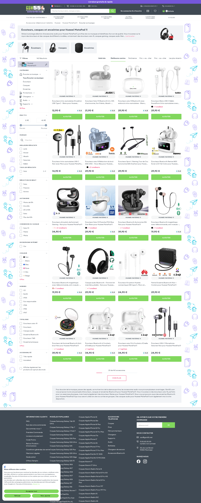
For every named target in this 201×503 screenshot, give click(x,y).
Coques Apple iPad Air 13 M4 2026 (92, 458)
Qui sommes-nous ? (33, 429)
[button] (166, 106)
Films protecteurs (115, 431)
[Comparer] (74, 67)
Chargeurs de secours (116, 449)
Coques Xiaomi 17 (85, 461)
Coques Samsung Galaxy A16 (61, 487)
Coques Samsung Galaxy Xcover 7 (63, 490)
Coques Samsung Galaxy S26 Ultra (63, 442)
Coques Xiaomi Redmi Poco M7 (91, 486)
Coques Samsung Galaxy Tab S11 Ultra (62, 422)
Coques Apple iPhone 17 (88, 439)
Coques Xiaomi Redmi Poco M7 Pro (92, 490)
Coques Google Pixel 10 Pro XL (61, 502)
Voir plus (116, 378)
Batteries (111, 446)
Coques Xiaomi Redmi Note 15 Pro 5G (93, 473)
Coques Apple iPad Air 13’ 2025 (90, 454)
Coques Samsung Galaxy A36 (61, 472)
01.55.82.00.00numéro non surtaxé (147, 443)
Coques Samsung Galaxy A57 (61, 468)
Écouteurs (27, 82)
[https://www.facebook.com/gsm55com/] (138, 461)
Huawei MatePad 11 (69, 23)
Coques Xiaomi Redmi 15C (89, 497)
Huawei (57, 23)
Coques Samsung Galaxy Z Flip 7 (62, 427)
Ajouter (67, 116)
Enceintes (26, 89)
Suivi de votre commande (36, 425)
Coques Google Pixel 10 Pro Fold (62, 498)
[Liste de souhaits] (155, 11)
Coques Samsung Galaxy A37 (61, 476)
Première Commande (34, 432)
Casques (26, 85)
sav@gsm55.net (146, 437)
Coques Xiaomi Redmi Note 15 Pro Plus (92, 481)
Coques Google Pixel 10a (59, 494)
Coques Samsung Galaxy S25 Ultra (63, 453)
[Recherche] (112, 11)
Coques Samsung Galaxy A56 (61, 464)
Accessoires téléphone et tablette (39, 23)
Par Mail (94, 6)
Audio (110, 442)
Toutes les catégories (35, 17)
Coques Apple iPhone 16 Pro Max (91, 432)
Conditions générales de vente (38, 450)
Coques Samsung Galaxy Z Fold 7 (63, 431)
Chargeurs (112, 435)
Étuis (110, 427)
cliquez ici (36, 484)
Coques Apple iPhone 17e (88, 435)
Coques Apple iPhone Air (88, 443)
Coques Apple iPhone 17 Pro (89, 447)
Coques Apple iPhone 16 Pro (89, 428)
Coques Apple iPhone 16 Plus (90, 424)
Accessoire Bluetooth (116, 453)
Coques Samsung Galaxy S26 (61, 435)
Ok (169, 425)
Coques (111, 423)
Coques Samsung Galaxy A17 (61, 483)
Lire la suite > (130, 36)
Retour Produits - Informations (32, 444)
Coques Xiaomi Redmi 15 (88, 494)
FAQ (27, 421)
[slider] (21, 125)
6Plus (22, 279)
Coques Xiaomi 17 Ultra (88, 465)
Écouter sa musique (86, 23)
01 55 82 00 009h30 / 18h (77, 6)
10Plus (22, 108)
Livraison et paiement (34, 436)
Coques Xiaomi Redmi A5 (88, 501)
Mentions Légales (33, 453)
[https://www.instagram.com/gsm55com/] (145, 461)
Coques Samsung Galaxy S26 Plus (63, 438)
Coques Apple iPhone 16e (88, 421)
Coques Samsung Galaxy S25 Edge (63, 457)
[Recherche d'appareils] (46, 65)
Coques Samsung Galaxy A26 (61, 479)
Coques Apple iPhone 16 (88, 417)
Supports (111, 438)
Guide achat (31, 457)
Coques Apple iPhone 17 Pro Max (91, 450)
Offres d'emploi (32, 461)
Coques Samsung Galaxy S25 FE (62, 461)
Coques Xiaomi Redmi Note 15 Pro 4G (93, 476)
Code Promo (31, 440)
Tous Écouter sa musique (33, 78)
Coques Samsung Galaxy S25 (61, 446)
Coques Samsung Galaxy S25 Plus (63, 450)
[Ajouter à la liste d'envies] (79, 67)
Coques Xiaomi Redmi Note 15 (90, 469)
